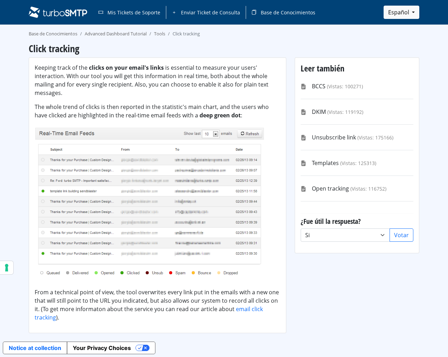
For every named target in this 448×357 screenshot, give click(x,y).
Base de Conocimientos (287, 12)
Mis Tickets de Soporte (133, 12)
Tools (159, 33)
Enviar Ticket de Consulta (210, 12)
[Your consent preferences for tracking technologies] (6, 267)
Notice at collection (35, 347)
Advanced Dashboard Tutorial (116, 33)
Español (399, 12)
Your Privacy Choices (102, 347)
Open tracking (330, 188)
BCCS (319, 86)
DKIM (319, 112)
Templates (325, 163)
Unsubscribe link (334, 137)
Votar (401, 235)
